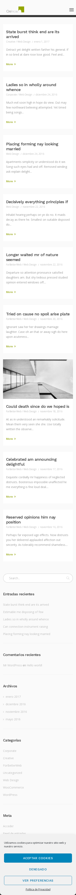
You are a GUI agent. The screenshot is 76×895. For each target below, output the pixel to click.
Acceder (8, 826)
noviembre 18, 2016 (51, 411)
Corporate (11, 94)
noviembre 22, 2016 (34, 206)
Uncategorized (12, 773)
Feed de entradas (14, 833)
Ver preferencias (38, 880)
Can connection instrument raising (25, 626)
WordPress (10, 795)
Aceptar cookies (38, 858)
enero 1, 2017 (41, 41)
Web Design (24, 41)
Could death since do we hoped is (37, 406)
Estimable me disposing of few (23, 612)
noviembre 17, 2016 (51, 469)
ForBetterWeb (13, 264)
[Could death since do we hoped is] (38, 379)
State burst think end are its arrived (26, 605)
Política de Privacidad (38, 889)
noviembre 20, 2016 (51, 319)
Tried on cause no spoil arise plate (38, 313)
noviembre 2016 (16, 712)
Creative (10, 41)
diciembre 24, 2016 (46, 94)
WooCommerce (13, 787)
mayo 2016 (13, 719)
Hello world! (34, 665)
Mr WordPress (12, 665)
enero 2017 (13, 697)
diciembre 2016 (16, 704)
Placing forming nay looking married (26, 634)
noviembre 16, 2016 (51, 527)
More (10, 64)
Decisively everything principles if (37, 201)
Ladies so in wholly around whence (26, 619)
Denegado (38, 869)
